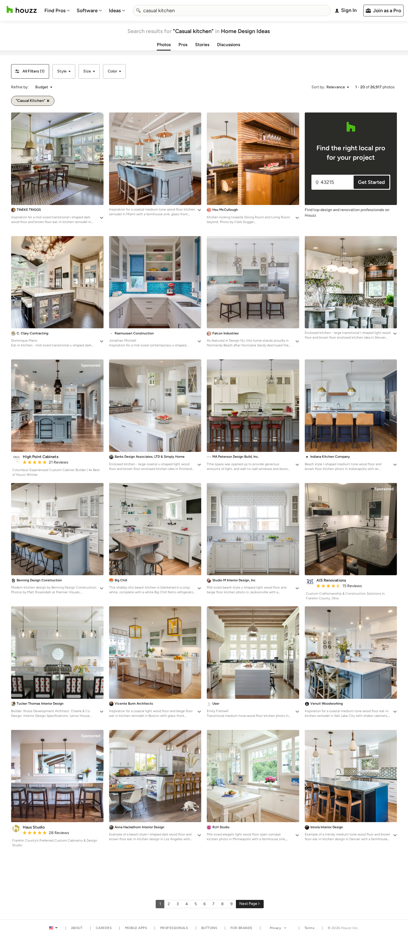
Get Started (371, 182)
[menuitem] (57, 10)
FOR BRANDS (241, 928)
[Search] (138, 10)
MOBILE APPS (136, 928)
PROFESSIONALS (174, 928)
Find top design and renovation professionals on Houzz (347, 212)
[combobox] (232, 10)
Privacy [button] (275, 928)
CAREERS (104, 928)
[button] (30, 71)
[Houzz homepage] (21, 9)
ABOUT (77, 928)
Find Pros (55, 10)
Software (87, 10)
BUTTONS (209, 928)
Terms (309, 928)
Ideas (115, 10)
